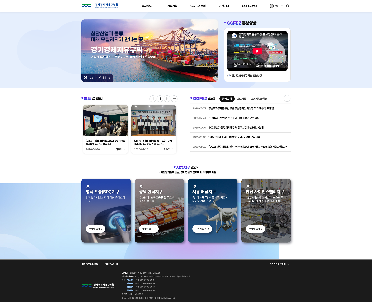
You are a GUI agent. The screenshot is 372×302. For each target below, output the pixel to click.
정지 (159, 99)
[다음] (109, 77)
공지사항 (227, 98)
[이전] (100, 77)
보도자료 (241, 98)
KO (276, 6)
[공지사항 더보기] (287, 98)
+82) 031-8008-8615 (144, 280)
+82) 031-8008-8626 (145, 287)
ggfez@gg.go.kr (136, 294)
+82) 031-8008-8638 (145, 283)
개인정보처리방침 (90, 264)
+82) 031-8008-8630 (145, 290)
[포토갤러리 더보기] (174, 98)
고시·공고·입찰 (259, 98)
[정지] (104, 77)
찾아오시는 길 (111, 264)
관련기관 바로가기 (278, 264)
